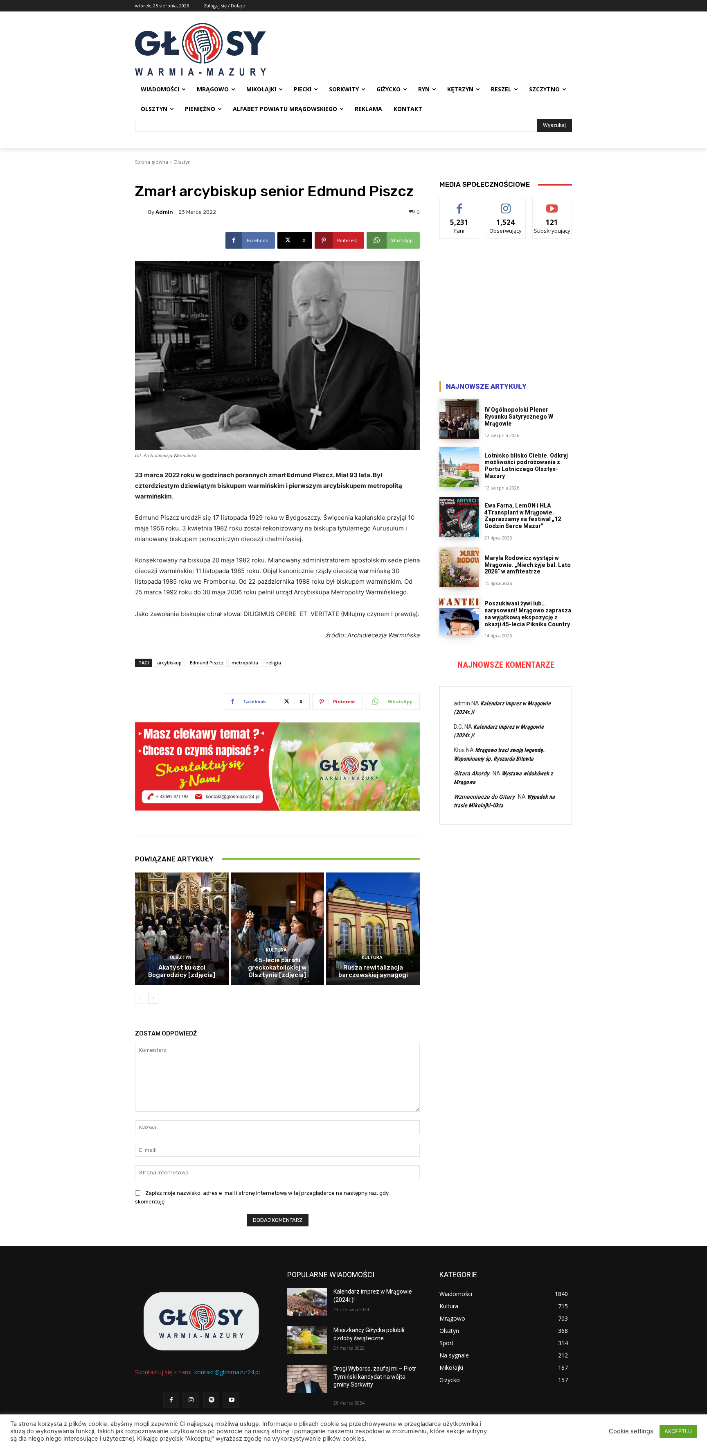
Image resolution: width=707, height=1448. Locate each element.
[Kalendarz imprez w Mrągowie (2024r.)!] (307, 1302)
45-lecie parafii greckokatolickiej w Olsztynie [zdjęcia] (277, 967)
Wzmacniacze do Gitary (484, 796)
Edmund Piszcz (206, 662)
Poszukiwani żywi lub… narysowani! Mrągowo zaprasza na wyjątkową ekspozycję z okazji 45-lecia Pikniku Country (527, 613)
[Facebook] (171, 1400)
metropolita (245, 662)
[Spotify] (211, 1400)
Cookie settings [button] (631, 1431)
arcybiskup (169, 662)
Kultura (276, 950)
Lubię (459, 204)
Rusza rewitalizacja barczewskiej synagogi (373, 971)
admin (164, 212)
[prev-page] (140, 998)
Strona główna (151, 162)
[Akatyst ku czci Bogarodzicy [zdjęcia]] (182, 928)
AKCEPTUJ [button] (678, 1431)
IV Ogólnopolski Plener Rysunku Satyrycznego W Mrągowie (518, 416)
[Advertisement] (505, 312)
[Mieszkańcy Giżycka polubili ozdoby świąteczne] (307, 1340)
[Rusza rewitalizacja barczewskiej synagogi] (373, 928)
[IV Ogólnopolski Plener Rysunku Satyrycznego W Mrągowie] (459, 419)
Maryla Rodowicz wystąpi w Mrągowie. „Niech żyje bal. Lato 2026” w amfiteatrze (527, 565)
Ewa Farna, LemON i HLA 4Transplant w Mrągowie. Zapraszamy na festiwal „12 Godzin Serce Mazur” (522, 515)
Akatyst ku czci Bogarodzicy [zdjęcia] (181, 971)
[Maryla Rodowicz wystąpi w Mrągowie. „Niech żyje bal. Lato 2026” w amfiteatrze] (459, 567)
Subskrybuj (552, 204)
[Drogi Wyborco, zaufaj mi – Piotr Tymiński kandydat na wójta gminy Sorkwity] (307, 1379)
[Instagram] (191, 1400)
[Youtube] (231, 1400)
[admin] (141, 212)
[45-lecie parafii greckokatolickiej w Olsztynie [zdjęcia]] (277, 928)
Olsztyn (182, 162)
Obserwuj (505, 204)
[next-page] (153, 998)
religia (273, 662)
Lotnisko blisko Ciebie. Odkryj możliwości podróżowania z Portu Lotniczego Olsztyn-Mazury (526, 465)
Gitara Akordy (471, 773)
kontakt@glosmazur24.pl (227, 1372)
